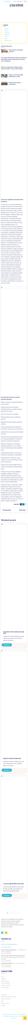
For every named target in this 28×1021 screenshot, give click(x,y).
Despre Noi (4, 994)
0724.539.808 (6, 1)
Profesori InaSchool (6, 998)
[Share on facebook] (21, 504)
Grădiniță (3, 978)
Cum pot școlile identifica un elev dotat (13, 883)
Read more (7, 645)
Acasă (2, 976)
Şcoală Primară (5, 981)
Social (5, 38)
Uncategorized (7, 40)
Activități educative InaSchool (8, 996)
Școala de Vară (5, 987)
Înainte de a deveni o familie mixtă (12, 758)
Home (11, 12)
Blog (2, 1001)
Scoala (16, 12)
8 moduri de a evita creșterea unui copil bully (13, 632)
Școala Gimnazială (5, 985)
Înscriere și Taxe (5, 1003)
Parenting (6, 32)
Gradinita (6, 30)
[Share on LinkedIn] (23, 504)
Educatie (6, 28)
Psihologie (6, 34)
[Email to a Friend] (26, 504)
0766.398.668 (7, 947)
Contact (3, 1005)
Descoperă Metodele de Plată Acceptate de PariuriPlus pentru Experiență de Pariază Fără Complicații (14, 59)
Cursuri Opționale (5, 983)
